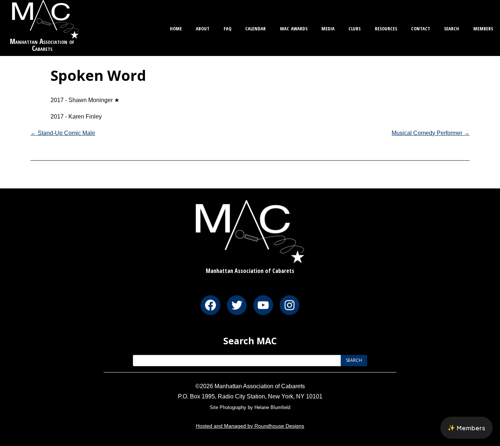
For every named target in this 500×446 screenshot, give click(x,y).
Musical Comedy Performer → (431, 133)
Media (328, 28)
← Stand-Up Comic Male (62, 133)
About (202, 28)
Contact (420, 28)
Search (451, 28)
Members (483, 28)
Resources (386, 28)
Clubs (354, 28)
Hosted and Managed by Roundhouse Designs (250, 426)
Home (176, 28)
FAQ (227, 28)
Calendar (255, 28)
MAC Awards (293, 28)
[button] (466, 428)
